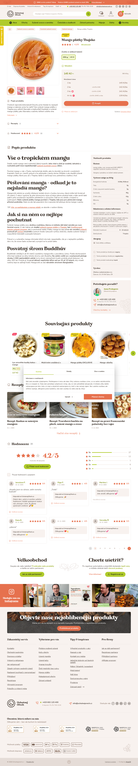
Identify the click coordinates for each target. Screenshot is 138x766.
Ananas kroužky (45, 665)
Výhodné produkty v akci (80, 649)
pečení (20, 231)
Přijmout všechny (98, 397)
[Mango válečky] (112, 345)
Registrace (11, 681)
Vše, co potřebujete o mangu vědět (25, 207)
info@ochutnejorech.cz (104, 6)
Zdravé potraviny (87, 22)
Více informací (97, 2)
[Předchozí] (133, 353)
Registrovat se (117, 574)
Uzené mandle (45, 657)
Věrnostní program (15, 685)
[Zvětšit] (11, 91)
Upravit (67, 397)
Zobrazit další (75, 687)
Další (57, 6)
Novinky (125, 22)
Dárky (111, 22)
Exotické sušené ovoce (48, 29)
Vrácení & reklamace (34, 6)
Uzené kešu (43, 661)
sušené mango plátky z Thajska (52, 227)
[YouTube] (123, 6)
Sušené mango (67, 29)
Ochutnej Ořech (126, 111)
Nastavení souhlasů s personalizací (21, 673)
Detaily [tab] (69, 371)
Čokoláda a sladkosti (66, 22)
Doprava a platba (14, 657)
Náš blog (74, 675)
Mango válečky (106, 363)
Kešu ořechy (44, 652)
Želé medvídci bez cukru (49, 669)
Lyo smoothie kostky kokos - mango (24, 363)
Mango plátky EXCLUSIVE (81, 363)
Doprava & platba (19, 6)
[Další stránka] (129, 548)
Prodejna (74, 683)
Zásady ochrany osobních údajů (20, 669)
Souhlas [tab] (39, 371)
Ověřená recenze (17, 512)
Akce (15, 22)
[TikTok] (126, 6)
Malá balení (75, 671)
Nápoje (102, 22)
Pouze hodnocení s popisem (23, 474)
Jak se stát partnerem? (32, 574)
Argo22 (128, 762)
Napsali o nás (75, 652)
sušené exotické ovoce (46, 166)
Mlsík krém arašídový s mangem (51, 364)
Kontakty (10, 649)
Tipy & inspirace (48, 6)
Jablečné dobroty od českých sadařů (82, 662)
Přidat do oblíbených (70, 112)
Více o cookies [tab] (99, 371)
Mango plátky (44, 673)
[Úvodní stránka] (16, 14)
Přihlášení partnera (109, 657)
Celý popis (10, 115)
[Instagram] (120, 6)
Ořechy (24, 22)
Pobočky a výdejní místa (17, 689)
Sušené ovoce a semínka (42, 22)
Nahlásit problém (110, 762)
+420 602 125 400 (75, 6)
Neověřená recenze (99, 499)
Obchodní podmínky (15, 652)
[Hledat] (88, 13)
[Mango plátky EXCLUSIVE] (83, 345)
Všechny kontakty (100, 310)
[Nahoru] (69, 762)
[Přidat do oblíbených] (37, 334)
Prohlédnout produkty (69, 628)
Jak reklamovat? (13, 665)
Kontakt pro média (77, 657)
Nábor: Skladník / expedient (81, 667)
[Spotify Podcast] (129, 6)
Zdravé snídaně (45, 681)
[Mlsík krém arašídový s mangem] (54, 345)
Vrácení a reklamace (15, 661)
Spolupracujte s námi (79, 679)
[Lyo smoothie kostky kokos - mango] (25, 345)
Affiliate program (109, 661)
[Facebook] (116, 6)
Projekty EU (30, 762)
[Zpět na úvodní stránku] (9, 29)
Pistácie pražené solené (48, 649)
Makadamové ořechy (47, 677)
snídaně (83, 229)
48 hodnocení (86, 44)
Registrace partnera (110, 652)
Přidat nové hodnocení (38, 466)
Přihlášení (11, 677)
